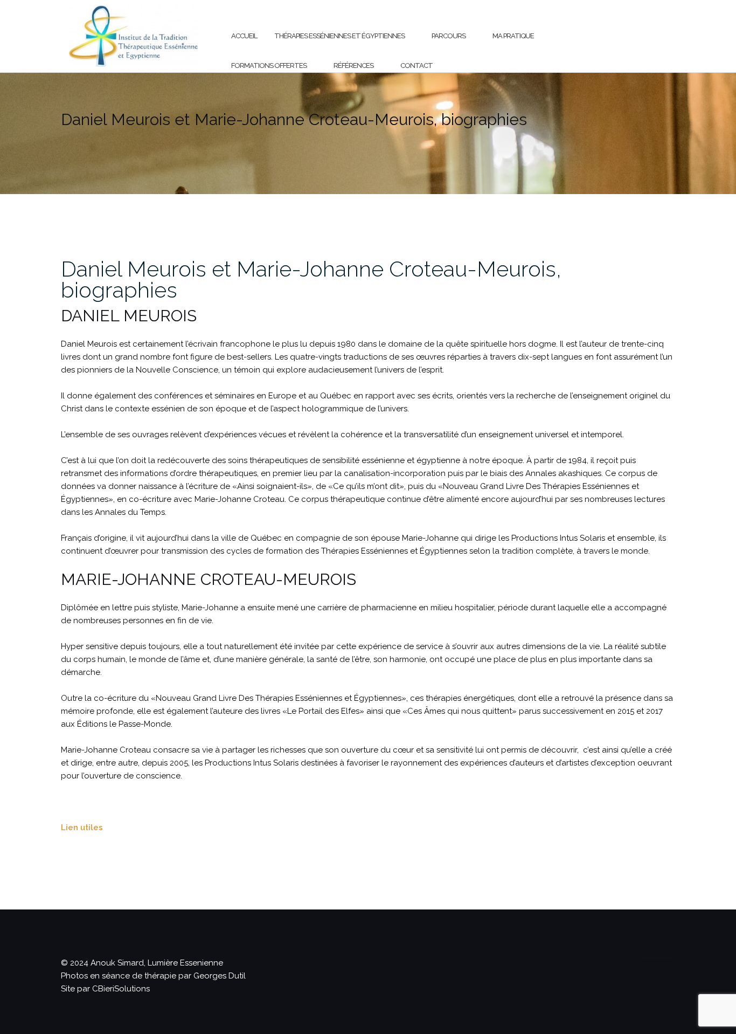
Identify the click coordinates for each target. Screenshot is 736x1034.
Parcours (449, 36)
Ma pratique (513, 36)
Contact (416, 65)
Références (353, 65)
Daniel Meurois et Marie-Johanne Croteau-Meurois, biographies (311, 279)
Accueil (244, 36)
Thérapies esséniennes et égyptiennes (339, 36)
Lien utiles (82, 827)
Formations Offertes (269, 65)
